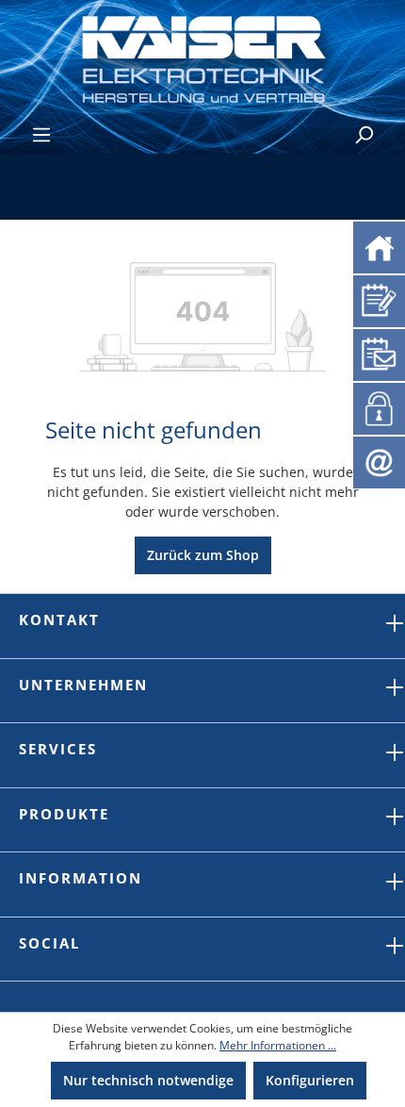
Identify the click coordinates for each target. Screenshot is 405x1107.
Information (80, 877)
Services (58, 748)
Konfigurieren (310, 1080)
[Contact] (379, 461)
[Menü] (41, 135)
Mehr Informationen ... (277, 1045)
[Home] (379, 246)
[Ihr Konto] (375, 406)
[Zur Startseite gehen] (202, 58)
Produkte (64, 813)
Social (49, 943)
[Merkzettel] (379, 298)
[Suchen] (363, 135)
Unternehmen (83, 684)
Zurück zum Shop (203, 555)
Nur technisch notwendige (148, 1080)
